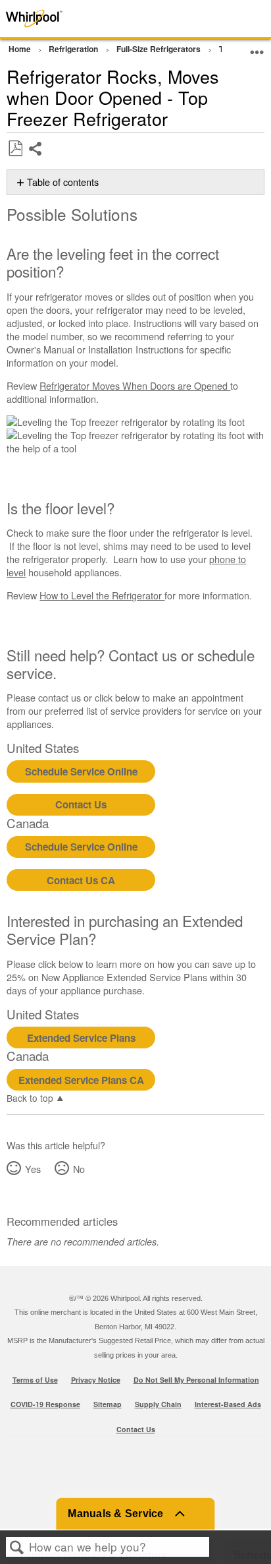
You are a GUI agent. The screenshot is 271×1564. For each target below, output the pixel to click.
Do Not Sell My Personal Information (196, 1380)
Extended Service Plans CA (81, 1080)
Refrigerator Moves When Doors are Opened (134, 385)
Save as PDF (15, 148)
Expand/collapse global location (257, 47)
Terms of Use (35, 1380)
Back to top (30, 1097)
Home (21, 49)
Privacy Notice (95, 1380)
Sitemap (107, 1404)
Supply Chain (158, 1404)
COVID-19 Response (45, 1404)
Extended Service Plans (81, 1038)
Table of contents (63, 182)
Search (17, 1547)
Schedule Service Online (81, 771)
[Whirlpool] (54, 18)
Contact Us (81, 804)
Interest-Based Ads (228, 1404)
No (78, 1169)
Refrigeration (74, 49)
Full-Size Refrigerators (159, 49)
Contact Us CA (81, 880)
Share (36, 158)
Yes (32, 1169)
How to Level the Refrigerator (101, 595)
